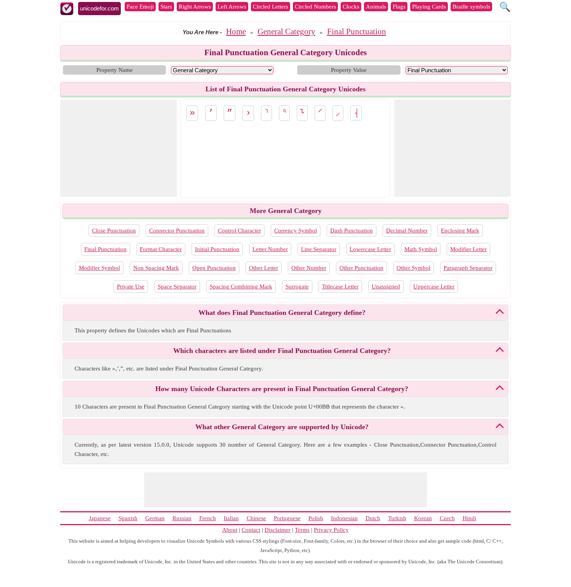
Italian (231, 518)
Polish (315, 518)
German (155, 518)
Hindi (469, 518)
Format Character (161, 249)
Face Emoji (140, 6)
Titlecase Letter (340, 286)
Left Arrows (232, 6)
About (229, 530)
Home (236, 31)
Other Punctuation (361, 268)
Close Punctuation (114, 230)
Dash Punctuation (351, 230)
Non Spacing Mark (156, 268)
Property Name (114, 70)
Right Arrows (195, 6)
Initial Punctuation (217, 249)
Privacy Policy (331, 530)
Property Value (349, 70)
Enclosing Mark (460, 230)
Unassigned (386, 286)
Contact (251, 530)
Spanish (128, 518)
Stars (166, 6)
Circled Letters (270, 6)
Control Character (239, 230)
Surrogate (297, 286)
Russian (181, 518)
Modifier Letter (468, 249)
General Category (286, 31)
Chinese (256, 518)
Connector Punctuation (177, 230)
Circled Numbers (315, 6)
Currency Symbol (295, 230)
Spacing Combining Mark (241, 286)
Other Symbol (413, 268)
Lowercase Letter (370, 249)
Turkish (397, 518)
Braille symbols (471, 6)
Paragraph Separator (468, 268)
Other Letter (263, 268)
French (207, 518)
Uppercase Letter (433, 286)
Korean (423, 518)
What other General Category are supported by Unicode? (282, 427)
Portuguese (287, 518)
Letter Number (270, 249)
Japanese (100, 518)
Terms (302, 530)
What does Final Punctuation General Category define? (282, 312)
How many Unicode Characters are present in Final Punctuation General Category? (281, 389)
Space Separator (177, 286)
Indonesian (344, 518)
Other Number (308, 268)
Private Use (130, 286)
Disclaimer (278, 530)
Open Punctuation (214, 268)
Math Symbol (420, 249)
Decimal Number (407, 230)
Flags (399, 6)
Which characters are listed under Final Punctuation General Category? (282, 351)
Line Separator (318, 249)
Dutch (373, 518)
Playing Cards (429, 6)
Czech (447, 518)
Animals (376, 6)
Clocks (351, 6)
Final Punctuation (356, 31)
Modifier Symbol (99, 268)
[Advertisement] (118, 148)
